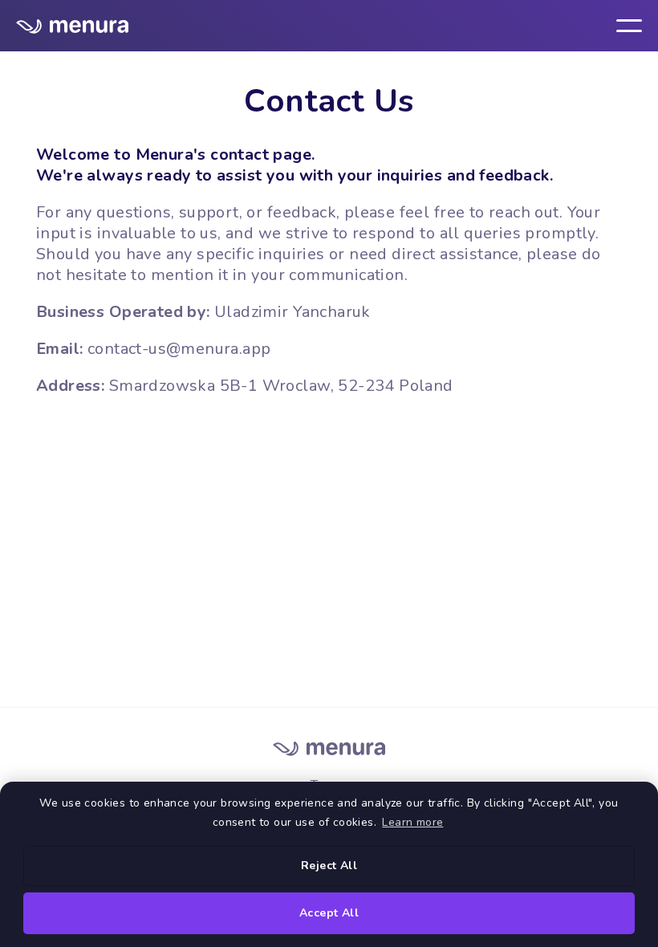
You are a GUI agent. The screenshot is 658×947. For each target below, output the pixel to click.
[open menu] (629, 26)
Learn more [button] (412, 822)
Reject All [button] (329, 865)
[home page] (72, 25)
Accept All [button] (329, 913)
